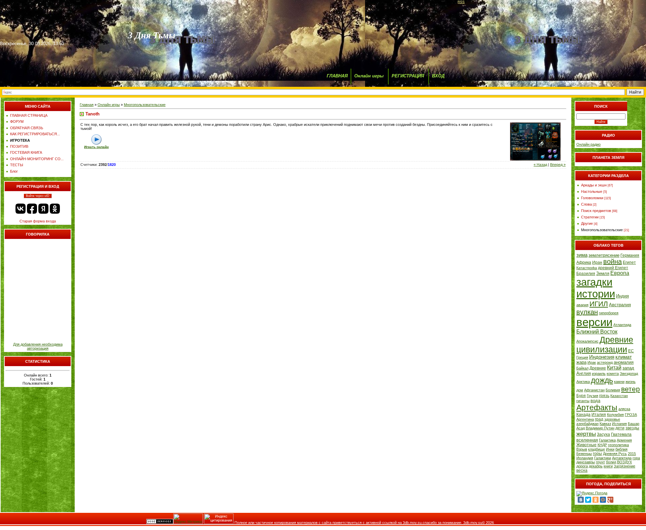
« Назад (540, 165)
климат (623, 357)
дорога (582, 466)
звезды (632, 428)
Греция (582, 357)
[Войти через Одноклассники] (55, 209)
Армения (624, 440)
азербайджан (587, 424)
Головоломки (592, 198)
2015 (632, 454)
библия (621, 449)
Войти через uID (37, 196)
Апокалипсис (587, 341)
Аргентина (585, 419)
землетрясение (603, 255)
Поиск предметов (596, 211)
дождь (602, 380)
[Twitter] (588, 500)
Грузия (592, 396)
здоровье (612, 419)
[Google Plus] (610, 500)
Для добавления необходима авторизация (38, 346)
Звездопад (629, 374)
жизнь (630, 382)
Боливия (613, 390)
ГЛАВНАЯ (337, 75)
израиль (599, 374)
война (612, 261)
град (599, 419)
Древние (597, 368)
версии (594, 322)
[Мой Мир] (603, 500)
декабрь (596, 466)
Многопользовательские (145, 105)
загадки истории (595, 287)
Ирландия (584, 458)
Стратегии (590, 217)
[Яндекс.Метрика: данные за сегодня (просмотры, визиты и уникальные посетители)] (188, 519)
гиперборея (608, 313)
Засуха (603, 434)
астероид (605, 362)
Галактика (607, 440)
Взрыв (581, 449)
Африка (583, 262)
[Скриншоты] (535, 141)
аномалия (624, 362)
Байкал (582, 368)
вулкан (587, 312)
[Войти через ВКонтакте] (20, 209)
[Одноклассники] (596, 500)
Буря (581, 395)
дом (579, 390)
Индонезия (601, 357)
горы (597, 453)
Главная (87, 105)
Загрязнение (624, 466)
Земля (602, 273)
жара (581, 362)
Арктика (583, 382)
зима (581, 255)
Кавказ (605, 424)
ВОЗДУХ (624, 462)
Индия (622, 295)
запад (628, 367)
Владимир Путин (600, 428)
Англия (583, 373)
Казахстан (619, 396)
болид (611, 462)
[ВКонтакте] (581, 500)
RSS (461, 2)
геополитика (618, 445)
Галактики (602, 458)
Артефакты (596, 407)
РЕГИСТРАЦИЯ (408, 75)
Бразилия (585, 273)
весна (581, 470)
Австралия (620, 304)
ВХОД (438, 75)
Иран (597, 262)
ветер (630, 389)
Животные (586, 445)
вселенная (587, 440)
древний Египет (613, 268)
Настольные (591, 191)
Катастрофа (586, 268)
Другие (587, 223)
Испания (619, 424)
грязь (604, 395)
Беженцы (584, 454)
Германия (629, 255)
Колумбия (615, 415)
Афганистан (594, 390)
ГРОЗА (631, 415)
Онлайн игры (369, 75)
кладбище (596, 449)
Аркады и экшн (594, 185)
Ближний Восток (596, 331)
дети (619, 428)
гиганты (582, 401)
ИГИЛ (598, 304)
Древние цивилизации (604, 344)
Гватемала (621, 434)
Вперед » (558, 165)
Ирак (591, 362)
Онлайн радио (588, 144)
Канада (583, 414)
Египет (629, 262)
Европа (619, 273)
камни (619, 382)
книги (608, 466)
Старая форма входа (38, 221)
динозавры (585, 462)
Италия (598, 414)
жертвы (586, 433)
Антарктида (622, 458)
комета (613, 374)
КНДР (602, 445)
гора (636, 458)
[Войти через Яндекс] (43, 209)
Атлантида (622, 325)
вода (595, 400)
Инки (610, 449)
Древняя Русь (615, 454)
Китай (614, 367)
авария (582, 305)
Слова (586, 204)
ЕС (631, 351)
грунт (600, 462)
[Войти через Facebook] (32, 209)
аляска (624, 409)
